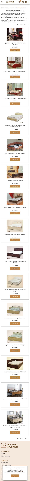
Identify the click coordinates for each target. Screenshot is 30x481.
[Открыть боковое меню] (1, 2)
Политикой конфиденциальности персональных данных (15, 472)
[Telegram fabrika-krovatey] (26, 2)
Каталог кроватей (10, 7)
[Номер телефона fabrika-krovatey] (23, 2)
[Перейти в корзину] (19, 2)
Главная (3, 7)
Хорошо (15, 476)
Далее (13, 21)
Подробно (15, 50)
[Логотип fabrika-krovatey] (10, 2)
